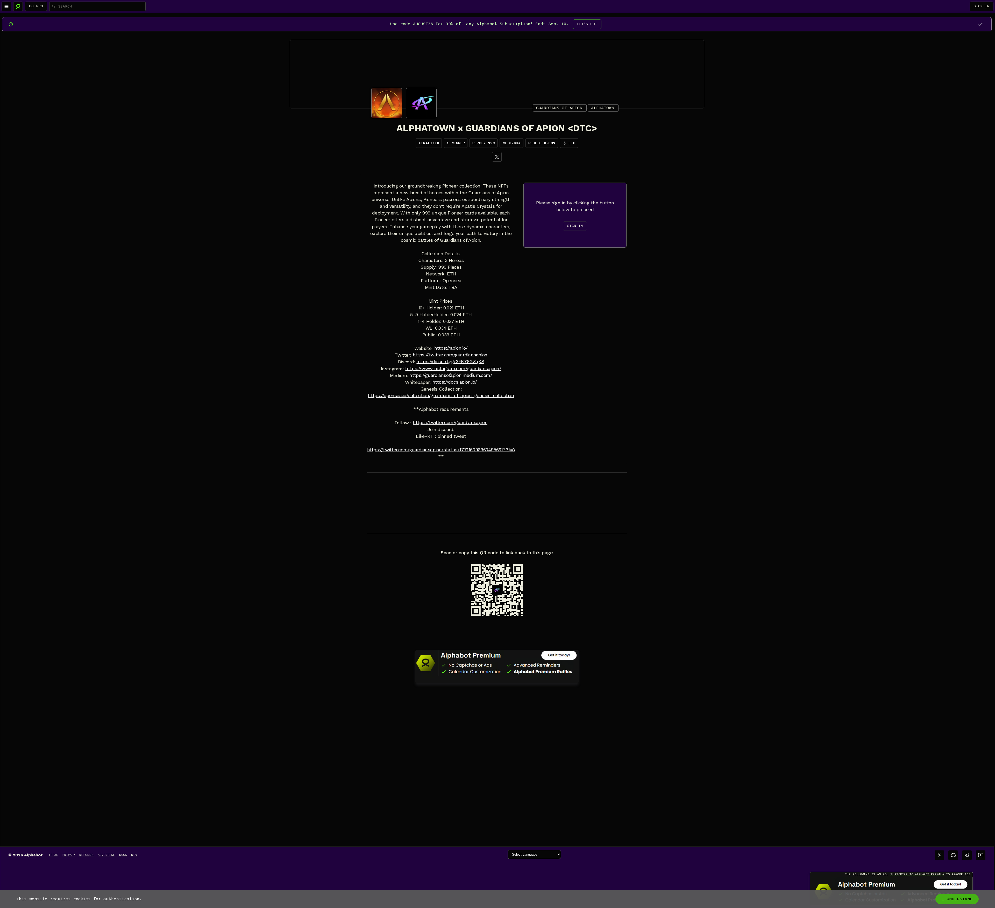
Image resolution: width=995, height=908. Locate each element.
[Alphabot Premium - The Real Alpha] (497, 663)
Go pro (36, 6)
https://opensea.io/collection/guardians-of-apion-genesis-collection (441, 395)
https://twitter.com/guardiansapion (450, 354)
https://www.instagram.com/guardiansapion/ (453, 368)
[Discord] (953, 855)
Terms (53, 855)
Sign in (981, 6)
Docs (123, 855)
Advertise (106, 855)
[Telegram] (967, 855)
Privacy (68, 855)
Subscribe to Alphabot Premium (917, 874)
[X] (497, 157)
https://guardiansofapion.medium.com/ (450, 375)
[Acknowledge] (980, 24)
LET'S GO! (587, 24)
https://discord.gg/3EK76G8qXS (450, 361)
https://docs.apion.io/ (454, 382)
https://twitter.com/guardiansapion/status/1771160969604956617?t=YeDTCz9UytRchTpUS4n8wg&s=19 (476, 449)
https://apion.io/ (451, 348)
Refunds (86, 855)
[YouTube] (980, 855)
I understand (957, 899)
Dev (134, 855)
